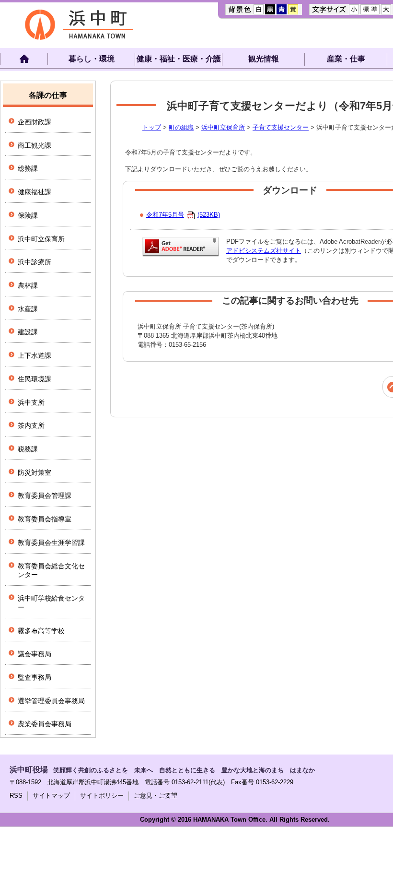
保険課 (28, 215)
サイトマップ (51, 795)
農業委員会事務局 (44, 724)
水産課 (28, 309)
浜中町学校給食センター (51, 602)
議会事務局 (34, 654)
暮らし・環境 (92, 59)
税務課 (28, 449)
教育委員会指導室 (44, 519)
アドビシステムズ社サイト (263, 250)
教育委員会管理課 (44, 495)
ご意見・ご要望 (155, 795)
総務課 (28, 168)
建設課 (28, 332)
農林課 (28, 285)
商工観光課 (34, 145)
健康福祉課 (34, 192)
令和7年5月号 (183, 214)
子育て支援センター (281, 127)
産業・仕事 (346, 59)
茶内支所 (31, 425)
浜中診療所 (34, 262)
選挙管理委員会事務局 (51, 701)
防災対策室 (34, 472)
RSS (16, 795)
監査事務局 (34, 677)
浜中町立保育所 (223, 127)
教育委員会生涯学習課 (51, 542)
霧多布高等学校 (41, 631)
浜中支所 (31, 402)
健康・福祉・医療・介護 (179, 59)
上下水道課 (34, 355)
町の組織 (181, 127)
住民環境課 (34, 379)
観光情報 (263, 59)
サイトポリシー (102, 795)
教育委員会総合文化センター (51, 570)
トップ (151, 127)
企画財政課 (34, 122)
